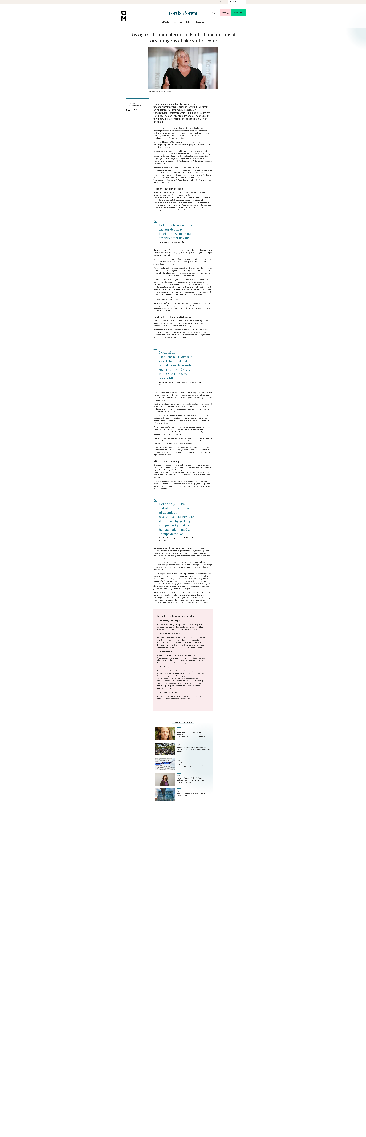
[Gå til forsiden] (183, 14)
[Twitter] (137, 110)
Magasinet (177, 22)
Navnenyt (199, 22)
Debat (188, 22)
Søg (213, 13)
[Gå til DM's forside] (123, 16)
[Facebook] (132, 110)
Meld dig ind (238, 13)
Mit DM (224, 13)
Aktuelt (165, 22)
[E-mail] (129, 110)
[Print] (126, 110)
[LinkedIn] (134, 110)
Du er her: (223, 2)
